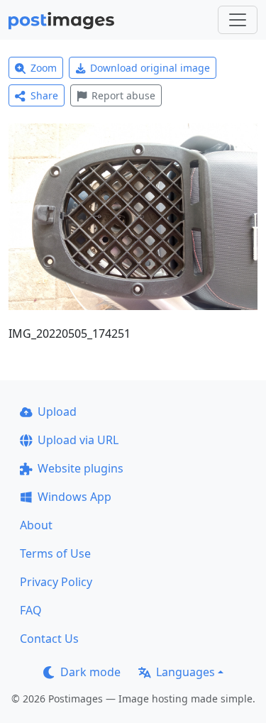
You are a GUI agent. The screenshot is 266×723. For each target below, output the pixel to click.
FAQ (31, 610)
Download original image (150, 67)
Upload (57, 411)
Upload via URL (78, 440)
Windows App (74, 496)
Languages (185, 672)
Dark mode (90, 672)
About (36, 525)
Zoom (44, 67)
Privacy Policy (56, 582)
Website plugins (80, 468)
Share (44, 95)
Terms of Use (55, 553)
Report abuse (123, 95)
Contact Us (49, 638)
